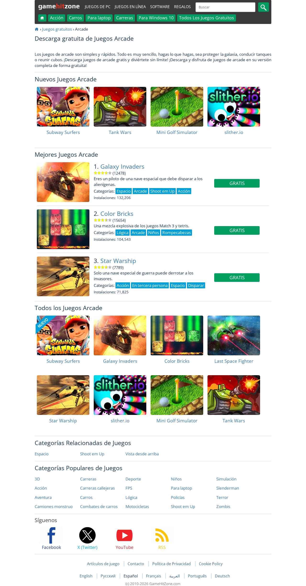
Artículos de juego (103, 563)
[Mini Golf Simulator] (177, 107)
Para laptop (99, 18)
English (86, 576)
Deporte (133, 479)
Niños (176, 479)
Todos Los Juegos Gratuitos (206, 18)
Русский (108, 576)
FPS (129, 488)
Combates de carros (99, 506)
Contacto (136, 563)
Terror (222, 497)
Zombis (223, 506)
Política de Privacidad (171, 563)
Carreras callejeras (97, 488)
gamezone (59, 6)
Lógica (131, 497)
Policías (178, 497)
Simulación (226, 479)
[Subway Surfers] (63, 107)
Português (198, 576)
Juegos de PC (97, 6)
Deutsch (222, 576)
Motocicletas (137, 506)
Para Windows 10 (156, 18)
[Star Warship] (63, 395)
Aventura (43, 497)
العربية (175, 576)
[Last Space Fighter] (234, 335)
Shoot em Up (92, 454)
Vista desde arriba (142, 454)
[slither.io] (234, 107)
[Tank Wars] (120, 107)
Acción (56, 18)
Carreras (124, 18)
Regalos (182, 6)
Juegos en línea (130, 6)
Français (154, 576)
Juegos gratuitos (57, 29)
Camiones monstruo (54, 506)
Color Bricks (116, 214)
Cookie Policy (211, 563)
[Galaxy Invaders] (120, 335)
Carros (75, 18)
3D (37, 479)
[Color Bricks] (177, 335)
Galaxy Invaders (122, 166)
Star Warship (118, 261)
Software (160, 6)
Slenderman (227, 488)
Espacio (42, 454)
